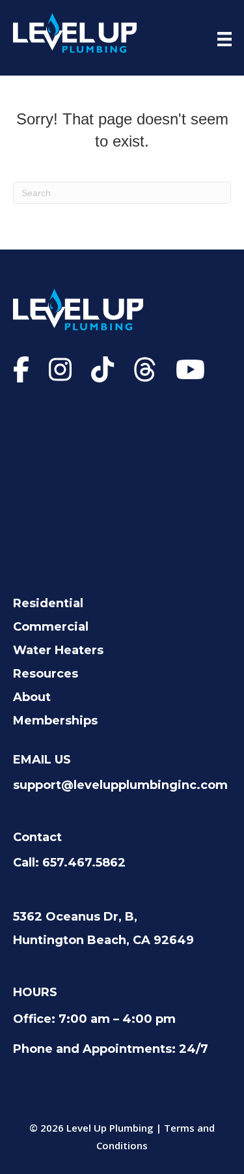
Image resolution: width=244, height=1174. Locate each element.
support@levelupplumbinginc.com (120, 785)
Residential (48, 603)
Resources (45, 673)
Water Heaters (58, 650)
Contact (37, 837)
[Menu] (224, 39)
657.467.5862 (84, 862)
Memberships (55, 720)
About (32, 697)
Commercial (50, 627)
